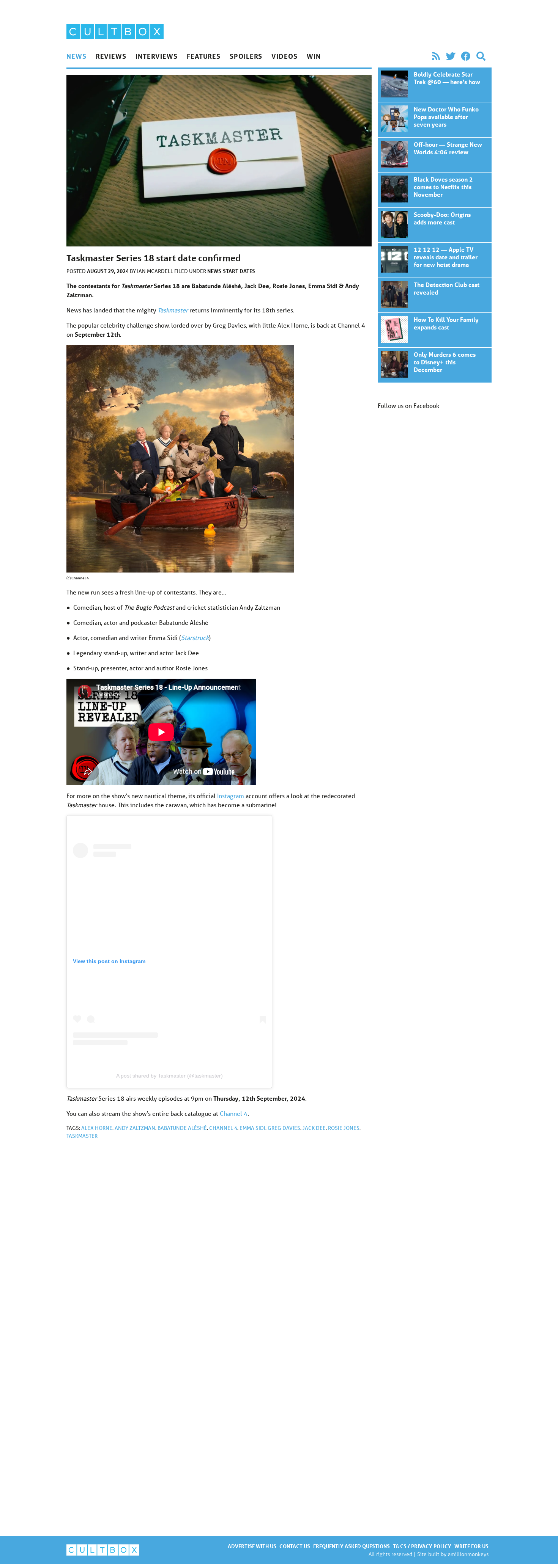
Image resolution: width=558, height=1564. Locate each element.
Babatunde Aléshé (182, 1128)
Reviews (111, 56)
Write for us (471, 1546)
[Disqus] (219, 1247)
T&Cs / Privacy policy (422, 1546)
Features (204, 56)
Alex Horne (96, 1128)
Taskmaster (173, 310)
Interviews (157, 56)
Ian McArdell (155, 271)
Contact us (294, 1546)
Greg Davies (284, 1128)
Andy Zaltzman (135, 1128)
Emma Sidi (252, 1128)
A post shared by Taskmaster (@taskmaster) (169, 1076)
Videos (284, 56)
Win (314, 56)
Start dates (239, 271)
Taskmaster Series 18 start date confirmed (435, 84)
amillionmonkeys (468, 1554)
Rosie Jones (343, 1128)
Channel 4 (233, 1113)
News (76, 56)
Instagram (230, 796)
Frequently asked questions (351, 1546)
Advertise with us (252, 1546)
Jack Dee (314, 1128)
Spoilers (246, 56)
